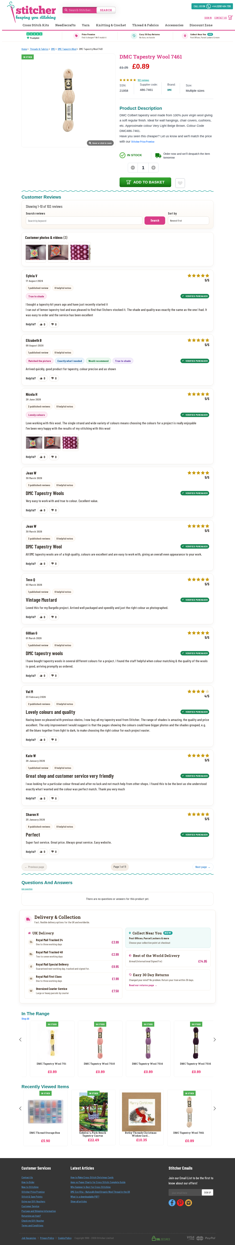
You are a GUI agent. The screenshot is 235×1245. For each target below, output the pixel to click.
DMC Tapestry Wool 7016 (188, 1063)
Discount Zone (201, 25)
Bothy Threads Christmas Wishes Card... (140, 1134)
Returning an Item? (31, 1215)
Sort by (172, 213)
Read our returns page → (143, 985)
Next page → (203, 867)
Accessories (174, 25)
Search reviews (35, 213)
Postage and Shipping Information (39, 1211)
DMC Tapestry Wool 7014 (140, 1063)
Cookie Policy (64, 1238)
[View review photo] (34, 442)
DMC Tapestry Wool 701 (45, 1063)
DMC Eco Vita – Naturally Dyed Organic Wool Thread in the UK (100, 1191)
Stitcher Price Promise (142, 141)
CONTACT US (220, 17)
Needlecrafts (65, 25)
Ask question (27, 888)
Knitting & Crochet (111, 25)
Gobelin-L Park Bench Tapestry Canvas (92, 1134)
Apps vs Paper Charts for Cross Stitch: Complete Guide (98, 1182)
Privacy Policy (47, 1238)
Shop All (25, 1018)
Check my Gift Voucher (33, 1220)
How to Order (28, 1182)
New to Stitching (30, 1186)
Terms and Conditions (32, 1225)
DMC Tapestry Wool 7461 (188, 1132)
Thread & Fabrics (145, 25)
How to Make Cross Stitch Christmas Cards (92, 1177)
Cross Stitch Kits (36, 25)
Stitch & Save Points (32, 1196)
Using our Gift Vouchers (33, 1201)
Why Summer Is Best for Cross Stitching (90, 1186)
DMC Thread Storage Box (44, 1132)
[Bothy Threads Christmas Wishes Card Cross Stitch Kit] (141, 1111)
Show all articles (79, 1201)
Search (155, 220)
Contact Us (27, 1177)
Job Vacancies (29, 1238)
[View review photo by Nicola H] (35, 252)
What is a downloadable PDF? (85, 1196)
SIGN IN (208, 17)
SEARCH (106, 10)
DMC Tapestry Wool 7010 (92, 1063)
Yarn (86, 25)
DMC (169, 89)
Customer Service (30, 1206)
